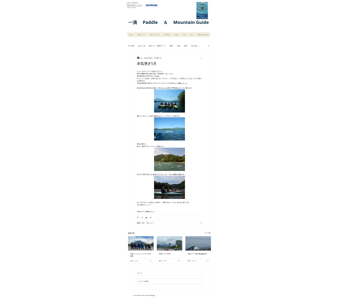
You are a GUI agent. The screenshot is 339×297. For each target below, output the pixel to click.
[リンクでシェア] (150, 217)
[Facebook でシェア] (138, 217)
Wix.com (153, 295)
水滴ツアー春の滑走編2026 (197, 254)
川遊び (178, 46)
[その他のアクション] (201, 58)
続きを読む (194, 46)
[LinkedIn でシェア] (146, 217)
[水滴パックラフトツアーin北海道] (141, 243)
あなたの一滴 (141, 46)
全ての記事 (131, 46)
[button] (209, 46)
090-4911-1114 (134, 5)
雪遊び (171, 46)
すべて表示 (208, 233)
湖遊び (186, 46)
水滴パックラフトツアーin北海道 (140, 255)
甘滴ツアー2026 (164, 254)
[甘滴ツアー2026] (169, 243)
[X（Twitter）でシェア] (142, 217)
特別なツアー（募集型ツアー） (157, 46)
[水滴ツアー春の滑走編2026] (198, 243)
